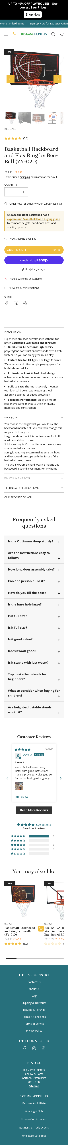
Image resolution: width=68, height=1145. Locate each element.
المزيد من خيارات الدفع (34, 269)
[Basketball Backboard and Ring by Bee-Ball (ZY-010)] (24, 900)
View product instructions (24, 288)
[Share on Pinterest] (25, 304)
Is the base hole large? (25, 604)
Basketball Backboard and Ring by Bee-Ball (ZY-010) (19, 931)
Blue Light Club (34, 1111)
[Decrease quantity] (9, 192)
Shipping (25, 177)
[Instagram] (34, 1048)
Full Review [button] (21, 796)
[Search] (53, 34)
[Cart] (61, 34)
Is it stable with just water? (28, 662)
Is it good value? (20, 639)
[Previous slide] (7, 778)
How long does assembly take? (31, 569)
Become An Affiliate (34, 1103)
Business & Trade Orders (34, 1127)
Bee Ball (10, 128)
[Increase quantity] (23, 192)
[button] (11, 79)
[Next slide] (61, 778)
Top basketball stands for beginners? (27, 676)
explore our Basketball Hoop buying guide (33, 219)
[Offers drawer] (14, 34)
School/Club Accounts (34, 1119)
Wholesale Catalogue (34, 1135)
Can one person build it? (26, 581)
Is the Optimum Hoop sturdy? (30, 541)
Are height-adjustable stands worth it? (29, 709)
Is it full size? (17, 616)
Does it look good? (22, 651)
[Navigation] (5, 34)
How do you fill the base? (27, 593)
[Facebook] (24, 1048)
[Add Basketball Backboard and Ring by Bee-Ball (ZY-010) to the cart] (41, 929)
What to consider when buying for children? (34, 693)
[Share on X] (16, 304)
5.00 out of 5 (43, 824)
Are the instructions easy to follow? (29, 555)
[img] (22, 749)
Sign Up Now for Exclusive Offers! (46, 23)
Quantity (10, 184)
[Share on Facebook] (6, 304)
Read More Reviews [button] (34, 810)
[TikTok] (43, 1048)
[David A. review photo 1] (19, 786)
